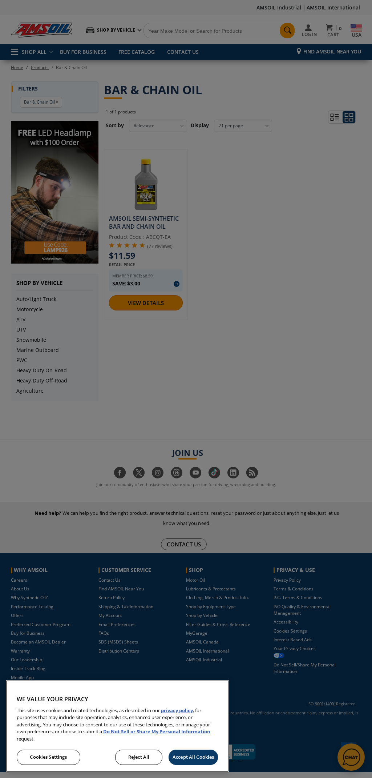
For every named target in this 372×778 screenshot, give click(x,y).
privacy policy (177, 710)
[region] (117, 726)
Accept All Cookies (193, 757)
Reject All (138, 757)
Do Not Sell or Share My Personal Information (156, 731)
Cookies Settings (48, 757)
